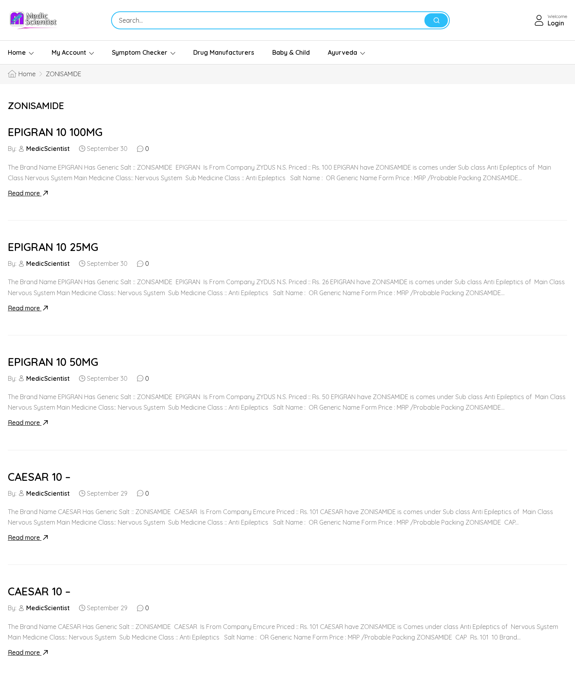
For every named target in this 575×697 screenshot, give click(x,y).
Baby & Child (291, 52)
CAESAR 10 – (39, 477)
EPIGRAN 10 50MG (53, 362)
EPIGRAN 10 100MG (55, 132)
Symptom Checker (139, 52)
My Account (69, 52)
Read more (24, 193)
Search (436, 20)
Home (17, 52)
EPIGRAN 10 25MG (53, 247)
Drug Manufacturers (223, 52)
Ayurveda (342, 52)
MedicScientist (48, 148)
